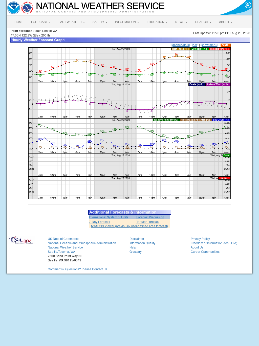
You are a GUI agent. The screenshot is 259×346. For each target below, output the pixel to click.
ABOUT (224, 22)
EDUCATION (156, 22)
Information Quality (142, 243)
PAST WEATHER (70, 22)
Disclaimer (137, 238)
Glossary (136, 251)
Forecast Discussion (150, 217)
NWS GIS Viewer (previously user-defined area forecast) (129, 226)
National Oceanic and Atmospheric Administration (82, 243)
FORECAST (39, 22)
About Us (197, 247)
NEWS (180, 22)
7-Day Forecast (99, 221)
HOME (19, 22)
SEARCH (202, 22)
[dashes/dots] (180, 45)
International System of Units (108, 217)
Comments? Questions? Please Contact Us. (78, 269)
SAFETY (99, 22)
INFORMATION (126, 22)
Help (133, 247)
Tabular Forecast (147, 221)
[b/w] (195, 45)
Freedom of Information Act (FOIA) (214, 243)
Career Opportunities (205, 251)
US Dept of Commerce (63, 238)
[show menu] (209, 45)
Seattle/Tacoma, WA (61, 251)
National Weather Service (65, 247)
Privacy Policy (200, 238)
